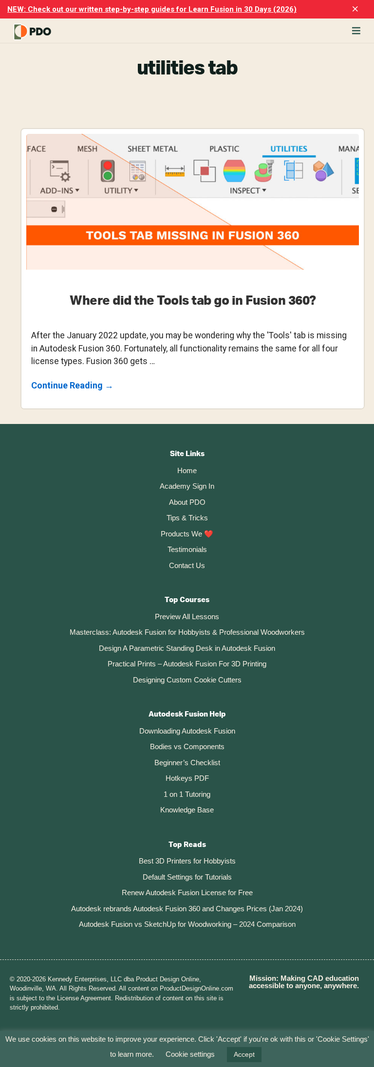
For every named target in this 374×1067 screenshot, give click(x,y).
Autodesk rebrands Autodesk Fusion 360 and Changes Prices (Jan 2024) (187, 908)
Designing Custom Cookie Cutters (187, 680)
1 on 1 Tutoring (187, 794)
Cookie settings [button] (190, 1054)
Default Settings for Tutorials (187, 877)
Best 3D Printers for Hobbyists (187, 861)
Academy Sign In (187, 486)
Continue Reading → (72, 386)
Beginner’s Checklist (187, 762)
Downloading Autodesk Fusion (187, 731)
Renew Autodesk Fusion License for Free (187, 892)
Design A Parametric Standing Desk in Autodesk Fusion (187, 648)
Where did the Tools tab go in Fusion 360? (193, 300)
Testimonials (187, 549)
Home (187, 470)
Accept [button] (244, 1054)
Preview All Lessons (187, 616)
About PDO (187, 502)
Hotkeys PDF (187, 778)
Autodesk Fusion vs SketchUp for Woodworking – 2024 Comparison (187, 924)
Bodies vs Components (187, 746)
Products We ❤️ (187, 534)
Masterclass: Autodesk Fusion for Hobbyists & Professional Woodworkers (187, 632)
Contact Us (187, 565)
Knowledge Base (187, 810)
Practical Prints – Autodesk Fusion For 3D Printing (187, 664)
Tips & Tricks (187, 518)
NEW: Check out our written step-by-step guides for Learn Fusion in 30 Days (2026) (152, 9)
